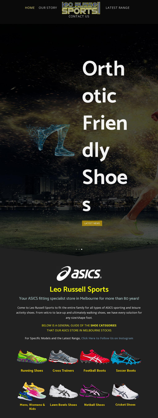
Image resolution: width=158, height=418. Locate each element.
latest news (92, 222)
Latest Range (118, 8)
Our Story (48, 8)
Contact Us (79, 16)
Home (30, 8)
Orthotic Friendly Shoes (105, 136)
